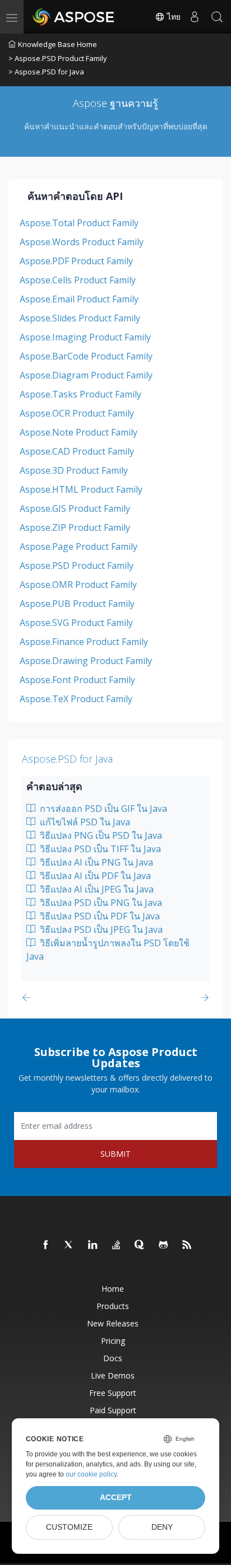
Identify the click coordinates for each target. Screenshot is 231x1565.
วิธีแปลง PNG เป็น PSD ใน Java (100, 835)
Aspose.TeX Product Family (76, 699)
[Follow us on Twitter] (69, 1245)
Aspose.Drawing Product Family (86, 661)
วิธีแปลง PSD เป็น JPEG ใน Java (100, 929)
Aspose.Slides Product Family (80, 318)
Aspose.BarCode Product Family (86, 356)
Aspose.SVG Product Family (76, 622)
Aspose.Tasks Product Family (80, 394)
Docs (112, 1358)
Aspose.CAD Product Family (77, 451)
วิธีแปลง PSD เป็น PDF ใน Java (99, 916)
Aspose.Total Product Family (79, 223)
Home (112, 1288)
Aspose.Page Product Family (78, 546)
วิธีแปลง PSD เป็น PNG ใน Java (100, 902)
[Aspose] (74, 17)
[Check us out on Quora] (140, 1245)
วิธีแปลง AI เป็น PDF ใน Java (94, 876)
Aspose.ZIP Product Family (75, 527)
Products (112, 1306)
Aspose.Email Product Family (79, 299)
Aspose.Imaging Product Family (85, 337)
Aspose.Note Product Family (78, 432)
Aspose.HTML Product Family (81, 489)
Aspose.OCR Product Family (77, 413)
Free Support (112, 1393)
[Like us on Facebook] (46, 1245)
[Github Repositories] (163, 1245)
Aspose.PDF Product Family (76, 261)
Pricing (113, 1340)
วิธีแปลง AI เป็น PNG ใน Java (95, 862)
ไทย (173, 16)
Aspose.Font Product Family (77, 680)
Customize (69, 1527)
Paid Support (113, 1410)
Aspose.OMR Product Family (78, 584)
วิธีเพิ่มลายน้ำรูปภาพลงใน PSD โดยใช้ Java (108, 950)
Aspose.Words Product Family (82, 242)
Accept (116, 1497)
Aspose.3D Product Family (74, 470)
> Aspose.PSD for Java (46, 72)
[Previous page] (28, 997)
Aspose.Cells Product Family (78, 280)
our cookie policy (91, 1474)
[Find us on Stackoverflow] (116, 1245)
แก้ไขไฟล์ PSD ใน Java (84, 822)
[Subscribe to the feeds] (187, 1245)
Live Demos (113, 1375)
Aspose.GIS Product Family (75, 508)
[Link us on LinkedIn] (93, 1245)
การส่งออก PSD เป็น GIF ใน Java (102, 808)
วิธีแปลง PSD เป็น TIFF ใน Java (99, 849)
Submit (115, 1153)
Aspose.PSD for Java (67, 758)
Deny (162, 1527)
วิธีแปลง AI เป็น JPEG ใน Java (96, 889)
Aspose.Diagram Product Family (86, 375)
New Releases (112, 1323)
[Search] (217, 17)
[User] (194, 17)
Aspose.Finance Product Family (84, 642)
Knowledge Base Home (57, 44)
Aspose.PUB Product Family (77, 603)
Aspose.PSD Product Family (76, 565)
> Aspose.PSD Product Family (57, 58)
